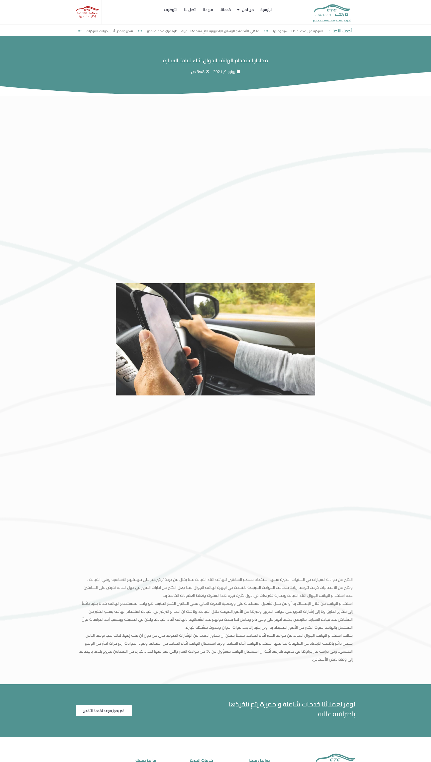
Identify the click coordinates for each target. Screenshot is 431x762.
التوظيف (171, 9)
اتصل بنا (190, 9)
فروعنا (208, 9)
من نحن (248, 9)
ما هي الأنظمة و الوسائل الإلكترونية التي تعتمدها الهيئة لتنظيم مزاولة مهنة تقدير (220, 31)
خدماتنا (225, 9)
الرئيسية (266, 9)
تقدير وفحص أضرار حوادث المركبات (127, 31)
